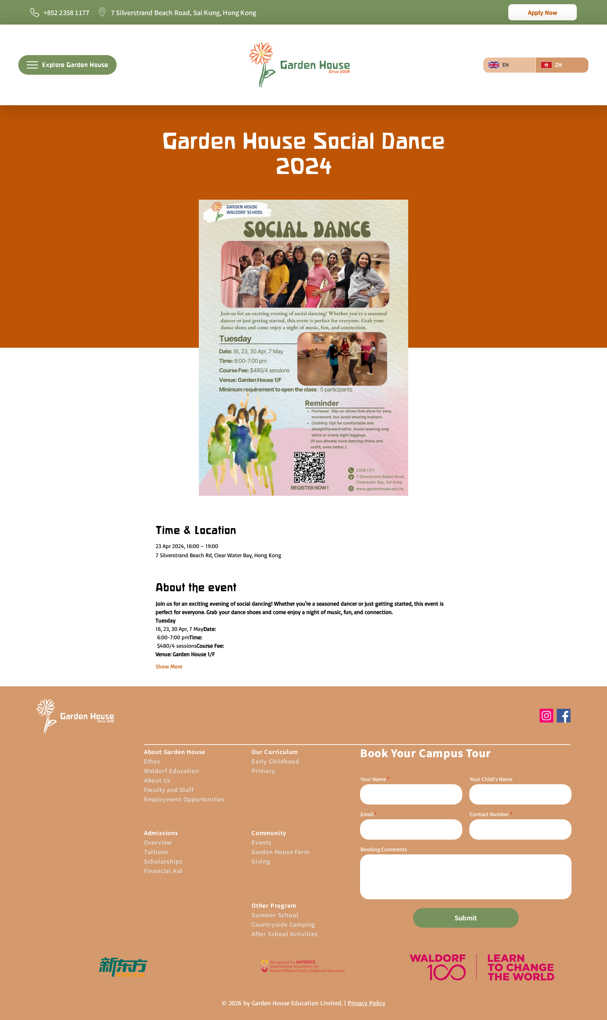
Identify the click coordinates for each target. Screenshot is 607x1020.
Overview (158, 842)
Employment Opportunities (184, 799)
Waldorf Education (171, 770)
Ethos (152, 761)
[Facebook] (563, 715)
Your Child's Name (491, 778)
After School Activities (285, 933)
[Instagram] (546, 715)
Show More (169, 666)
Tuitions (156, 851)
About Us (157, 780)
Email (366, 814)
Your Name (373, 778)
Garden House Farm (281, 851)
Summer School (275, 915)
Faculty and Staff (169, 789)
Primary (263, 770)
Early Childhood (275, 761)
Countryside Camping (283, 924)
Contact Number (489, 814)
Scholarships (163, 861)
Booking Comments (383, 849)
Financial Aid (163, 870)
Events (262, 842)
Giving (261, 861)
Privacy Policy (366, 1003)
